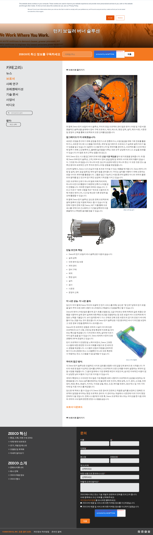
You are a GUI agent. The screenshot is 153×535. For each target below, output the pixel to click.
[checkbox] (109, 505)
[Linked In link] (142, 531)
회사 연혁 (14, 471)
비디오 (10, 105)
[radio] (109, 503)
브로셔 (10, 78)
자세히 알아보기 (17, 453)
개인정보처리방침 (88, 500)
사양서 (10, 99)
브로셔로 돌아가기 (77, 70)
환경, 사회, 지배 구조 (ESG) (21, 438)
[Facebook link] (139, 531)
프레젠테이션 (14, 89)
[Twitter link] (146, 531)
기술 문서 (12, 94)
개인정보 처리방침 (41, 531)
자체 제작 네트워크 (18, 441)
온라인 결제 (56, 531)
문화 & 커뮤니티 (17, 467)
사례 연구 (12, 84)
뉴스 (9, 73)
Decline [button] (120, 18)
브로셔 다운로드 (74, 406)
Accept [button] (110, 18)
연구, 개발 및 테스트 (18, 445)
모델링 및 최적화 (17, 449)
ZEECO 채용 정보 (17, 475)
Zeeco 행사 (15, 479)
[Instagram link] (149, 531)
